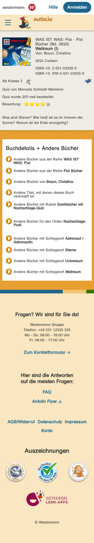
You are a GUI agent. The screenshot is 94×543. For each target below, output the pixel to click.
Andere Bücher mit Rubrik (48, 205)
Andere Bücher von (43, 181)
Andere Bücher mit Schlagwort (48, 239)
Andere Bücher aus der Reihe (46, 159)
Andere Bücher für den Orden (50, 222)
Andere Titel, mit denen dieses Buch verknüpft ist (44, 193)
